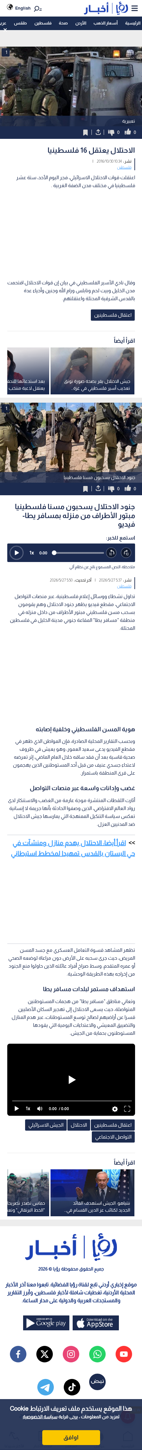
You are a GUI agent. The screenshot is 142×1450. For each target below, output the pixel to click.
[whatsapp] (97, 1354)
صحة (63, 22)
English (23, 8)
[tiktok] (72, 1387)
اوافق (71, 1437)
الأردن (80, 22)
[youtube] (124, 1354)
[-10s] (111, 553)
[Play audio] (16, 552)
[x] (44, 1354)
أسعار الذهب (105, 22)
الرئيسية (132, 22)
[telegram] (45, 1387)
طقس (20, 22)
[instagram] (71, 1354)
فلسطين (43, 22)
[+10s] (126, 553)
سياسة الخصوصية (40, 1416)
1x (31, 552)
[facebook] (18, 1354)
